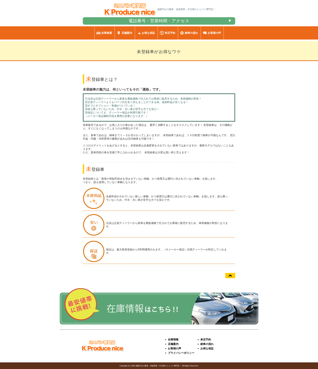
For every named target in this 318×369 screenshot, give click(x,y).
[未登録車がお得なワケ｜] (130, 16)
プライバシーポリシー (181, 352)
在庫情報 (173, 339)
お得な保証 (207, 348)
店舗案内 (173, 344)
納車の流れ (207, 344)
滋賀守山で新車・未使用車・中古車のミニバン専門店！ (158, 366)
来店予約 (205, 339)
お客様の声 (174, 348)
